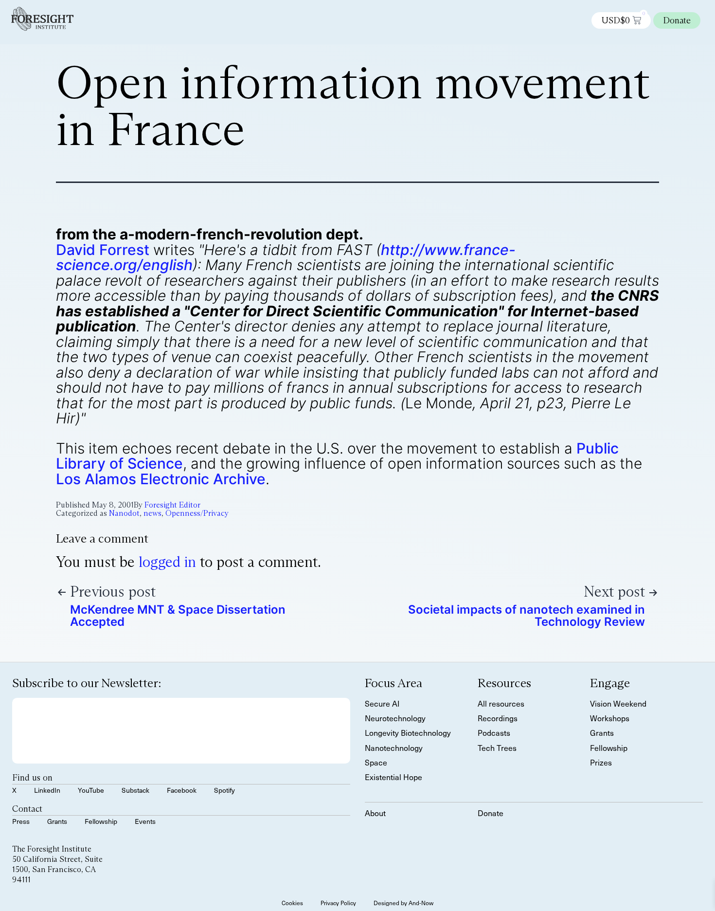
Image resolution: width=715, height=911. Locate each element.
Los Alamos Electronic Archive (161, 479)
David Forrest (102, 249)
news (152, 513)
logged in (167, 562)
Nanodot (124, 513)
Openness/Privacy (197, 513)
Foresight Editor (172, 505)
